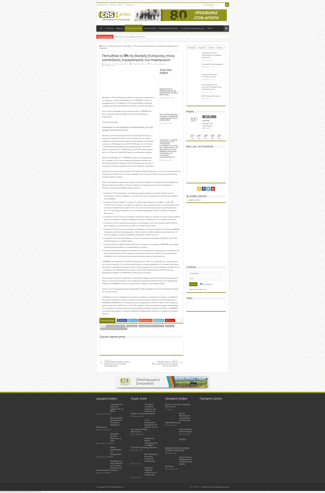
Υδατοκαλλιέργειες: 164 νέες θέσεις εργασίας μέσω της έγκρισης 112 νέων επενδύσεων (165, 363)
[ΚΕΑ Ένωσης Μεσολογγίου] (194, 99)
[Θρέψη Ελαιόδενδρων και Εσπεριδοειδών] (102, 450)
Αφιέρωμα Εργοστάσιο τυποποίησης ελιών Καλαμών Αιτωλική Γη (212, 55)
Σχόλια (211, 48)
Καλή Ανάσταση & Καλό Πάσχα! (185, 430)
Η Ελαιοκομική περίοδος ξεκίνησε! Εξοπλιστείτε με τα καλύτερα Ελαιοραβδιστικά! (117, 363)
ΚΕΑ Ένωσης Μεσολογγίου (211, 96)
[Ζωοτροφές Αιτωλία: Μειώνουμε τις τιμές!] (102, 437)
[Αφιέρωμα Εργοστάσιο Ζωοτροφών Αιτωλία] (194, 77)
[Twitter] (209, 4)
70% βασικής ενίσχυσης (115, 326)
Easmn (212, 487)
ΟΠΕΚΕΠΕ (170, 326)
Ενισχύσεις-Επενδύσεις (133, 28)
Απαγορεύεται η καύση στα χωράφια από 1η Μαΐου (116, 407)
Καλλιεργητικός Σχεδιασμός (168, 28)
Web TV (120, 5)
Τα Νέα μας (109, 28)
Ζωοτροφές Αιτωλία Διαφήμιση (212, 64)
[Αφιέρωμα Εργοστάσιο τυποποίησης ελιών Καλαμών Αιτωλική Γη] (194, 56)
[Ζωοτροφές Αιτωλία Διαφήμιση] (194, 67)
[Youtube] (212, 4)
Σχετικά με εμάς (102, 5)
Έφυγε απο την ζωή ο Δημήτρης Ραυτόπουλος (130, 37)
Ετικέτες (219, 48)
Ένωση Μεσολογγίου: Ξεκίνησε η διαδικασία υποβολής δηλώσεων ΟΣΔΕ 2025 (169, 117)
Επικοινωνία (129, 5)
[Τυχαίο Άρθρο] (226, 28)
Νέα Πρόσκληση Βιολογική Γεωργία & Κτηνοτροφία (151, 457)
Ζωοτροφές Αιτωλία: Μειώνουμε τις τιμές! (115, 437)
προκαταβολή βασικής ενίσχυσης (114, 329)
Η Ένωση (113, 5)
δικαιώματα (132, 326)
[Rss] (205, 4)
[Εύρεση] (227, 5)
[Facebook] (207, 4)
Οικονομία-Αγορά (150, 28)
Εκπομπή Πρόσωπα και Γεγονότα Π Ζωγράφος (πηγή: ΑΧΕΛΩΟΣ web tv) (212, 87)
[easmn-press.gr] (114, 16)
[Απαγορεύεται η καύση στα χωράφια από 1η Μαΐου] (102, 407)
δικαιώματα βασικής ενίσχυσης (151, 326)
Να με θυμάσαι (207, 284)
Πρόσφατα (192, 48)
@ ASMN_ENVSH (196, 196)
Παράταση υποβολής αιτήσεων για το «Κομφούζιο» (151, 471)
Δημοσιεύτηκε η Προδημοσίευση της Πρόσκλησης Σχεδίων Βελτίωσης (169, 92)
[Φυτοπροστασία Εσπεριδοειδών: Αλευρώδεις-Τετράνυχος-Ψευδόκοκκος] (102, 421)
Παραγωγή (119, 28)
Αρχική (101, 28)
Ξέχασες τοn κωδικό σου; (197, 289)
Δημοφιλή (202, 48)
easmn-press (107, 64)
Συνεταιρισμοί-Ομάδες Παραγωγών (193, 28)
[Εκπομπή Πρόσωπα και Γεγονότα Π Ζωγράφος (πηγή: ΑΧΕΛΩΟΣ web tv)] (194, 88)
